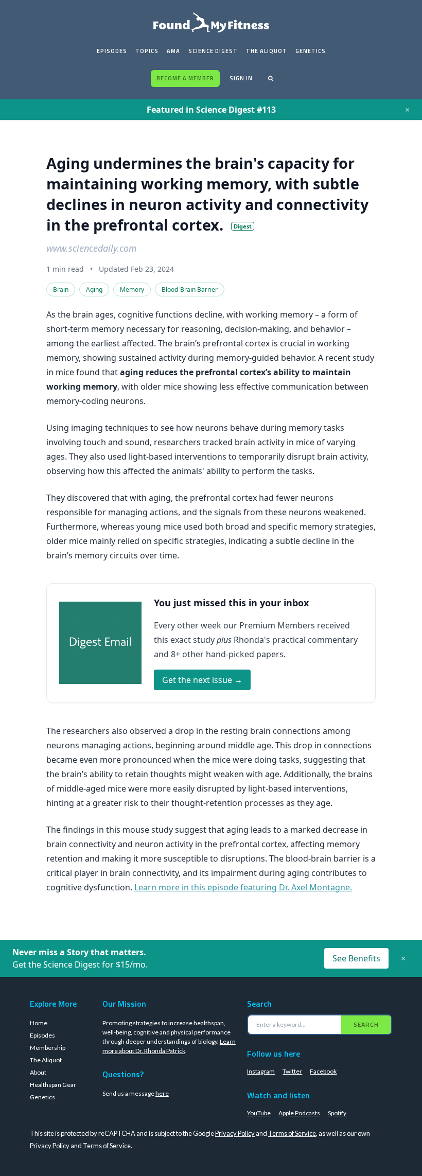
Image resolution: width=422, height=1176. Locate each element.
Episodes (112, 51)
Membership (47, 1047)
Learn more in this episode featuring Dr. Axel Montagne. (243, 887)
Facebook (323, 1071)
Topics (147, 51)
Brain (60, 289)
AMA (173, 51)
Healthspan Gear (53, 1085)
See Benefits (356, 958)
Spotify (337, 1113)
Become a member (185, 78)
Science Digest (213, 51)
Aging (94, 289)
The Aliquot (266, 51)
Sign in (241, 78)
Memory (132, 289)
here (162, 1093)
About (38, 1072)
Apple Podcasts (299, 1113)
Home (38, 1023)
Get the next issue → (202, 680)
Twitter (292, 1071)
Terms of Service (292, 1133)
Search (366, 1024)
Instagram (261, 1071)
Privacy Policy (235, 1133)
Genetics (310, 51)
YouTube (259, 1113)
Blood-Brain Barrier (190, 289)
